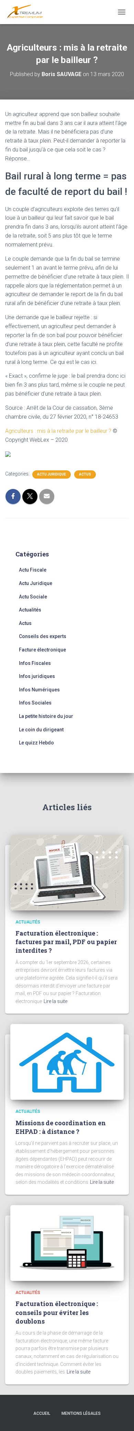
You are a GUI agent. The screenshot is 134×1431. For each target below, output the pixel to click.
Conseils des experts (42, 636)
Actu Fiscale (32, 570)
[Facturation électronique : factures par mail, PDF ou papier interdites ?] (67, 872)
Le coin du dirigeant (41, 729)
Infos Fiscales (35, 663)
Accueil (41, 1413)
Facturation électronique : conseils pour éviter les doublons (56, 1312)
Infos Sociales (35, 703)
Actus (85, 474)
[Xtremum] (27, 12)
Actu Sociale (33, 596)
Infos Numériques (39, 689)
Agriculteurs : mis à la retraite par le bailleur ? (58, 431)
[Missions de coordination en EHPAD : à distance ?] (67, 1061)
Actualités (30, 610)
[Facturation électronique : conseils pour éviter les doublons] (67, 1242)
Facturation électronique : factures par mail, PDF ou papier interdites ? (66, 941)
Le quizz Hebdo (36, 742)
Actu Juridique (51, 474)
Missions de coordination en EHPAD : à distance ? (60, 1127)
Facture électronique (42, 649)
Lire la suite (55, 1001)
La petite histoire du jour (46, 716)
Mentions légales (81, 1413)
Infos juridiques (37, 676)
